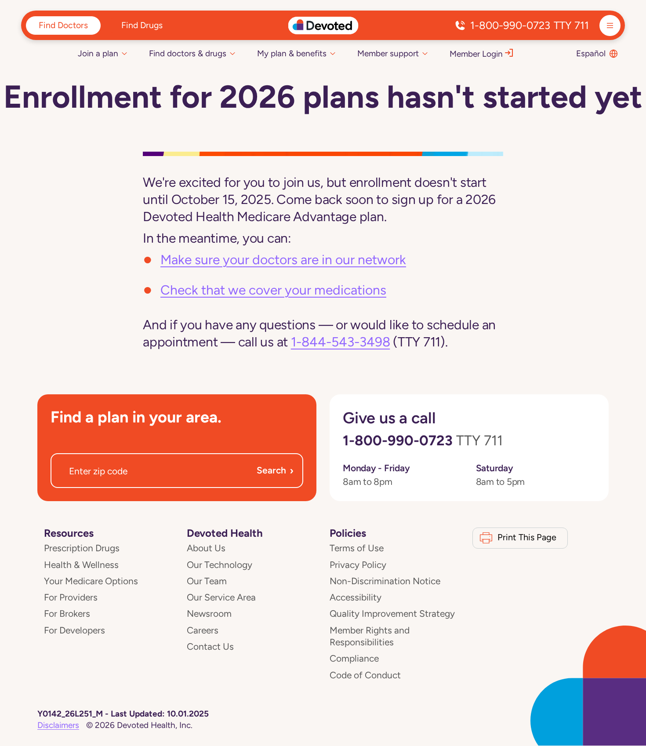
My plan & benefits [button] (292, 53)
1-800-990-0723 (529, 25)
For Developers (74, 630)
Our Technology (219, 565)
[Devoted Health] (323, 25)
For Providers (71, 597)
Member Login (476, 53)
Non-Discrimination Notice (385, 581)
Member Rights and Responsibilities (370, 636)
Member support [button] (388, 53)
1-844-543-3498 (340, 341)
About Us (206, 548)
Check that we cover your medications (273, 290)
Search (275, 471)
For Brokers (67, 613)
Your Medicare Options (91, 581)
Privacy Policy (358, 565)
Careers (202, 630)
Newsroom (209, 613)
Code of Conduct (365, 675)
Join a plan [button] (98, 53)
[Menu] (610, 25)
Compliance (354, 658)
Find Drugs (142, 25)
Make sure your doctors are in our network (283, 259)
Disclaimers (58, 725)
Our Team (207, 581)
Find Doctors (63, 25)
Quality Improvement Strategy (392, 613)
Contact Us (210, 646)
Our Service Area (221, 597)
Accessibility (355, 597)
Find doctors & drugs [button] (187, 53)
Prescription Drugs (82, 548)
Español (591, 53)
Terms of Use (357, 548)
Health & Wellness (81, 565)
